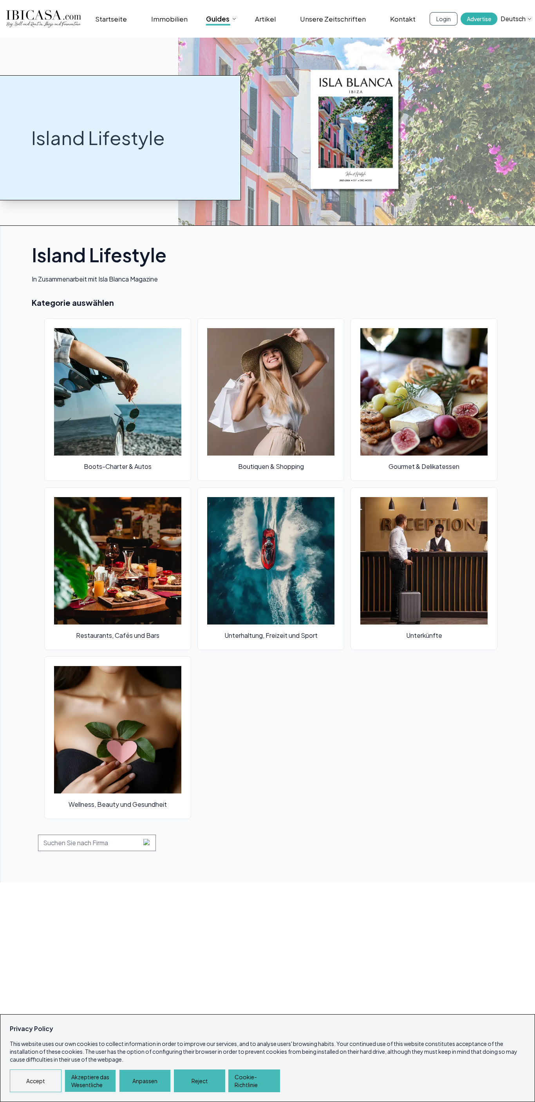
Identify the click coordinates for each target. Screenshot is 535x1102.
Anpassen (144, 1080)
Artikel (265, 19)
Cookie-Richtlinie (246, 1080)
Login (443, 18)
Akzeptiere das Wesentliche (90, 1080)
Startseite (111, 19)
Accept (35, 1080)
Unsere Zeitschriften (333, 19)
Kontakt (403, 19)
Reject (200, 1080)
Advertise (479, 18)
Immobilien (169, 19)
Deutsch (513, 19)
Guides (218, 19)
